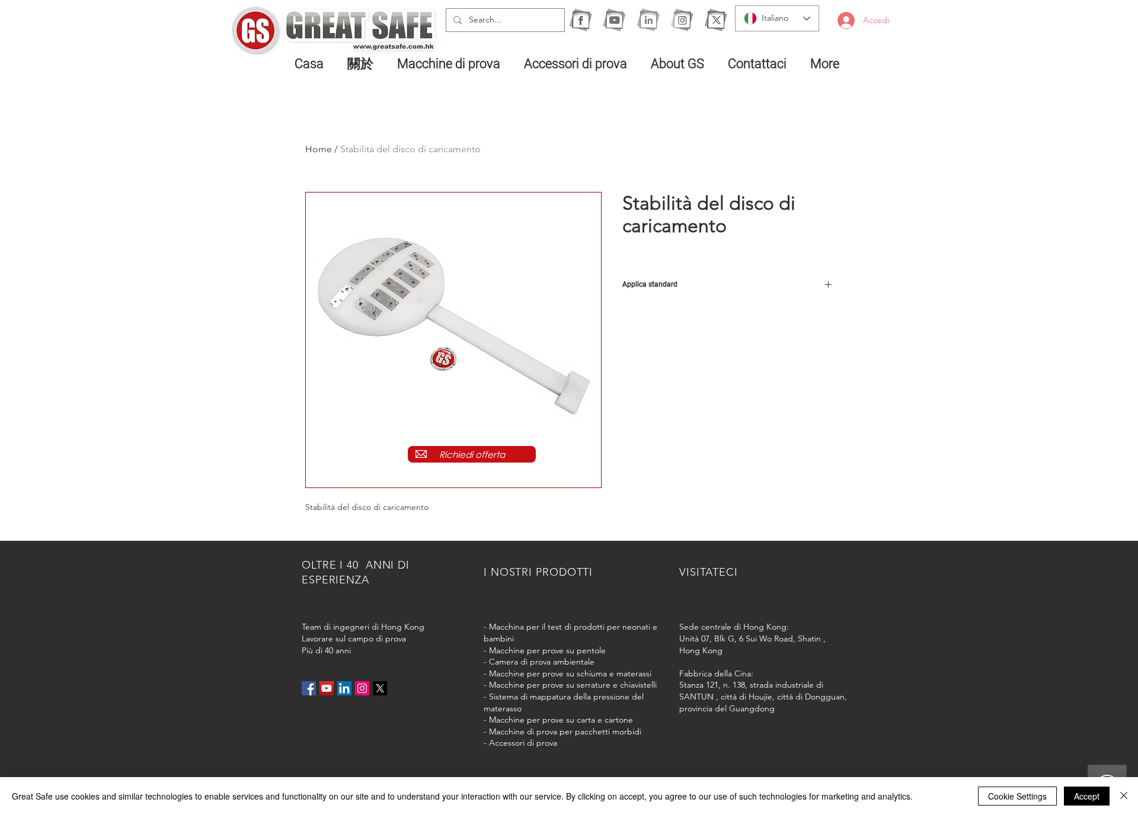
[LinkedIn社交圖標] (344, 688)
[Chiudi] (1124, 796)
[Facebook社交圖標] (309, 688)
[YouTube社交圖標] (326, 688)
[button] (451, 63)
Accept (1086, 796)
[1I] (648, 19)
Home (318, 149)
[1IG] (681, 19)
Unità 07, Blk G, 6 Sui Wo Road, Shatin (750, 638)
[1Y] (614, 19)
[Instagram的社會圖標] (362, 688)
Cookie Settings (1017, 796)
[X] (715, 19)
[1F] (580, 19)
